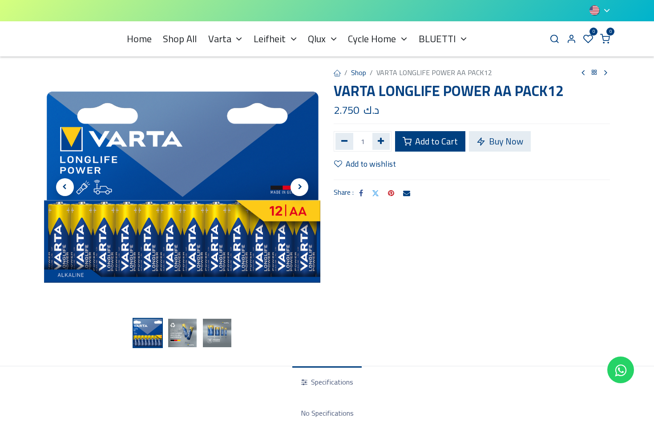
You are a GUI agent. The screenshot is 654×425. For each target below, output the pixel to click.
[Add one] (381, 141)
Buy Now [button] (505, 141)
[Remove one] (344, 141)
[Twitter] (375, 192)
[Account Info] (571, 39)
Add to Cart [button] (435, 141)
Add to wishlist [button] (371, 163)
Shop (358, 72)
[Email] (406, 192)
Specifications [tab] (331, 382)
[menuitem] (139, 38)
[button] (64, 187)
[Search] (554, 39)
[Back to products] (594, 72)
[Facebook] (361, 192)
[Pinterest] (391, 192)
